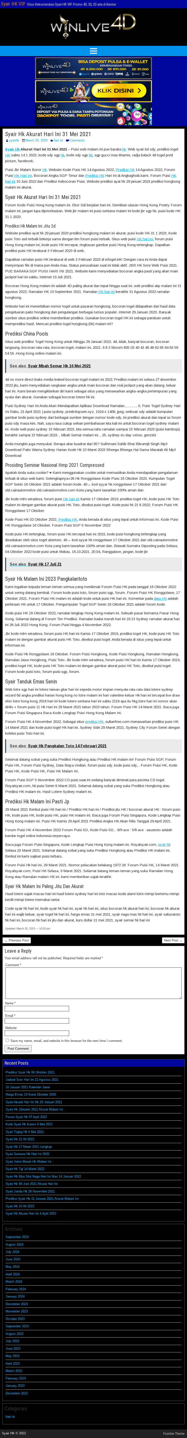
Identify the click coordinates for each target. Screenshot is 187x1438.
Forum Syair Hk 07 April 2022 (26, 1117)
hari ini (58, 140)
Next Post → (173, 940)
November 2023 (17, 1311)
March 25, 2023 (36, 140)
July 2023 (12, 1341)
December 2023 (17, 1304)
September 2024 (17, 1237)
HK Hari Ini (23, 175)
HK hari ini (145, 239)
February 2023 (16, 1378)
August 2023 (14, 1334)
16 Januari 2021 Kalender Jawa (28, 1087)
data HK (160, 598)
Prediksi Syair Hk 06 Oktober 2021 (30, 1072)
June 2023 (13, 1348)
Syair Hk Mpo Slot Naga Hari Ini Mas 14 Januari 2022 (43, 1176)
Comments (77, 140)
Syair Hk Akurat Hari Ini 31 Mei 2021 (48, 134)
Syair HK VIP (13, 4)
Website (11, 1028)
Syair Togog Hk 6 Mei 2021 (25, 1132)
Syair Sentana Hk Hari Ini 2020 (27, 1154)
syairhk (14, 140)
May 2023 (12, 1356)
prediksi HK (94, 721)
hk (124, 149)
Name (10, 1003)
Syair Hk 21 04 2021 (20, 1139)
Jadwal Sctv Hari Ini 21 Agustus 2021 (32, 1079)
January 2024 (15, 1296)
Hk (44, 170)
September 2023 (17, 1326)
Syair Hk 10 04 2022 (20, 1206)
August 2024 (14, 1244)
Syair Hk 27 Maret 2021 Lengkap (29, 1146)
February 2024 (16, 1289)
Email (10, 1016)
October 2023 (15, 1319)
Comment (13, 965)
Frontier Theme (174, 1433)
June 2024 (13, 1259)
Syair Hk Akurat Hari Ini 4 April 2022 (31, 1213)
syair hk (164, 844)
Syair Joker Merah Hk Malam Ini (28, 1161)
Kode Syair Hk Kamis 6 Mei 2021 (29, 1124)
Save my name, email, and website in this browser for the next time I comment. (66, 1041)
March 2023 (14, 1371)
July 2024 (12, 1252)
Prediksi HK (125, 170)
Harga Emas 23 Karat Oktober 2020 (31, 1094)
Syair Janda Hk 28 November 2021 (30, 1191)
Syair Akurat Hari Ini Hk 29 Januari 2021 (34, 1102)
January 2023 (15, 1386)
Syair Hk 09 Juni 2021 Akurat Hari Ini (32, 1184)
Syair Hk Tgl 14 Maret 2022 (25, 1169)
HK (7, 155)
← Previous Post (17, 940)
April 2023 (13, 1363)
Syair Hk (12, 149)
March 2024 (14, 1281)
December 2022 (17, 1393)
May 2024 (12, 1266)
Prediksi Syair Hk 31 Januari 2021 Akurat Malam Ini (42, 1198)
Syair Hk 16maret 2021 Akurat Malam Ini (34, 1109)
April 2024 (13, 1274)
